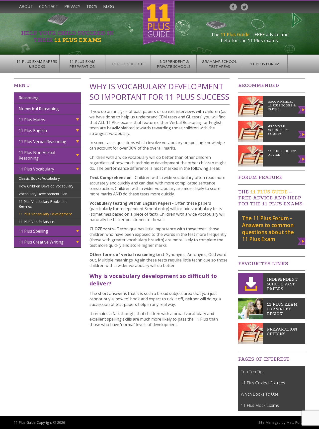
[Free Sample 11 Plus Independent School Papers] (250, 293)
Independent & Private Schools (173, 64)
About (26, 6)
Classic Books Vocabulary (39, 178)
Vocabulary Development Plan (43, 193)
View (301, 240)
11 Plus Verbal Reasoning (42, 141)
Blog (108, 6)
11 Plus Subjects (128, 63)
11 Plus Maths (32, 119)
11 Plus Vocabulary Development (45, 214)
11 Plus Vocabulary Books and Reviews (43, 204)
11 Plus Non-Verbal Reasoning (37, 155)
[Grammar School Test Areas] (250, 318)
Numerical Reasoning (39, 108)
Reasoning (29, 97)
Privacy (72, 6)
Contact (48, 6)
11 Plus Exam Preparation (82, 64)
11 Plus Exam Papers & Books (36, 64)
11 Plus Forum (264, 63)
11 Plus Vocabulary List (37, 221)
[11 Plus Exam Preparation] (250, 342)
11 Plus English (33, 130)
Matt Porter (295, 422)
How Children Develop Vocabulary (46, 186)
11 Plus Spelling (33, 231)
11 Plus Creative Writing (41, 242)
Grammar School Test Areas (219, 64)
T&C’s (91, 6)
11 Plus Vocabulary (36, 169)
